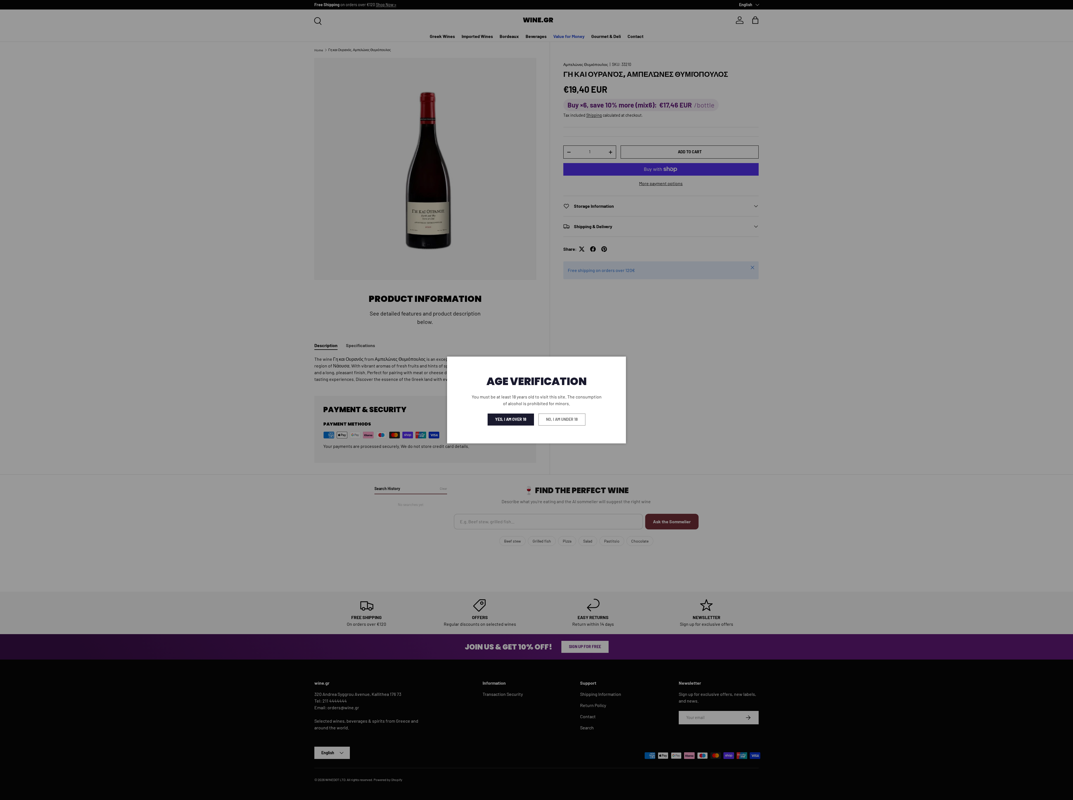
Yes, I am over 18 (510, 419)
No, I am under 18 (562, 419)
